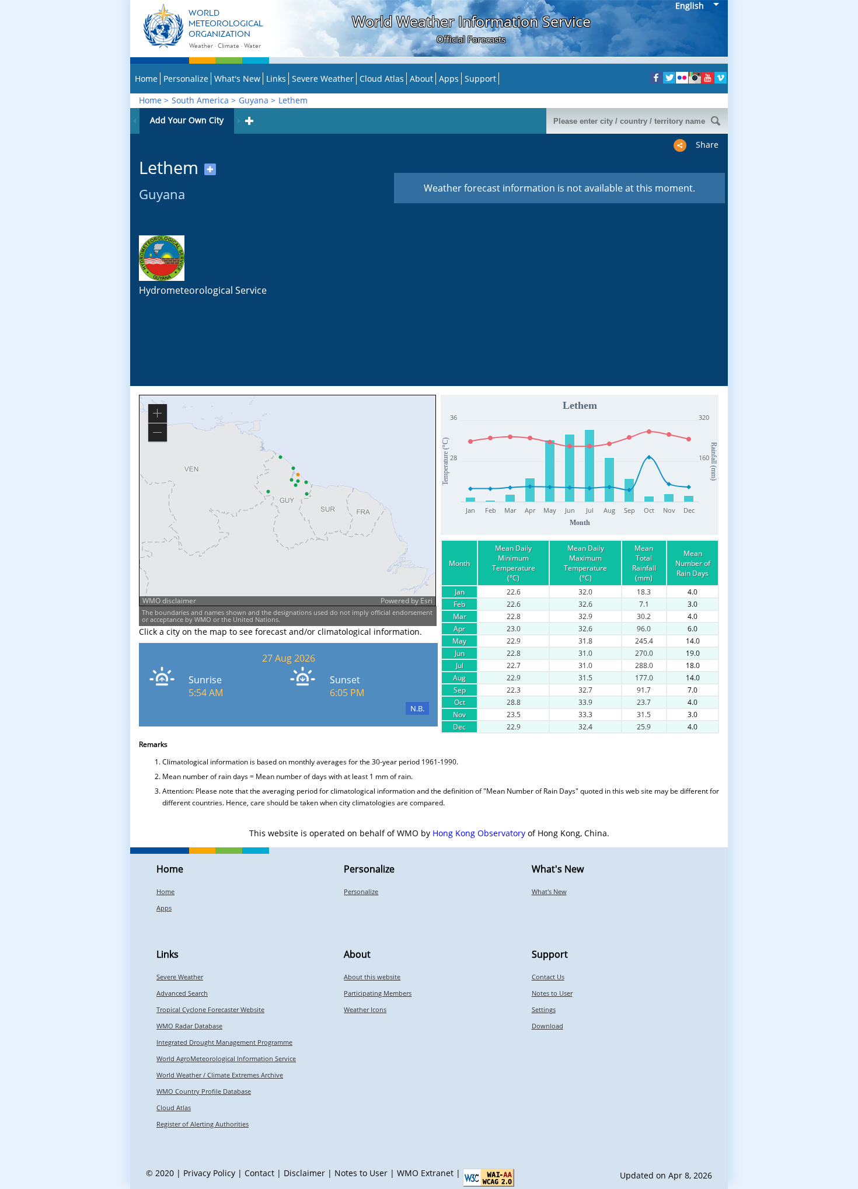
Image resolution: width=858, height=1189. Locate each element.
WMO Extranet (425, 1172)
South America (200, 100)
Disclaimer (304, 1172)
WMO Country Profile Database (203, 1091)
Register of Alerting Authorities (202, 1124)
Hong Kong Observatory (479, 833)
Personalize (185, 78)
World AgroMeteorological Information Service (226, 1058)
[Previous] (134, 121)
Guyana (253, 100)
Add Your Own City (187, 120)
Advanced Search (182, 993)
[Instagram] (695, 78)
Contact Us (548, 976)
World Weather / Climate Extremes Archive (219, 1074)
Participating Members (377, 993)
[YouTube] (708, 78)
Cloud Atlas (382, 78)
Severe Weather (323, 78)
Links (276, 78)
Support (480, 78)
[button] (258, 601)
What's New (237, 78)
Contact (259, 1172)
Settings (544, 1009)
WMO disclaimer (169, 601)
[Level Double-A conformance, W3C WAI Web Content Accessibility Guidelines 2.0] (488, 1178)
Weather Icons (365, 1009)
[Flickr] (682, 78)
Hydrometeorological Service (203, 290)
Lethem (293, 100)
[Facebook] (656, 78)
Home (146, 78)
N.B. (417, 708)
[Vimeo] (720, 78)
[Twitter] (669, 78)
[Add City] (249, 121)
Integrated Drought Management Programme (224, 1042)
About (421, 78)
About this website (372, 976)
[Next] (238, 121)
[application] (287, 500)
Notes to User (552, 993)
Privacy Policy (209, 1172)
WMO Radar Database (189, 1025)
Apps (449, 78)
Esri (426, 601)
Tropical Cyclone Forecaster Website (210, 1009)
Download (547, 1025)
